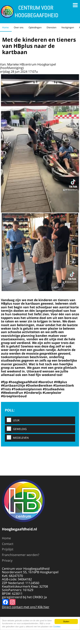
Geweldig (20, 429)
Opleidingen (35, 27)
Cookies (56, 626)
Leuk (16, 420)
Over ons (18, 27)
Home (5, 27)
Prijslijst (7, 549)
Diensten (51, 27)
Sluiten (66, 621)
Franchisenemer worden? (20, 555)
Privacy (7, 560)
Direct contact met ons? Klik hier (25, 607)
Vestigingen (67, 27)
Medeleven (21, 438)
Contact (7, 544)
